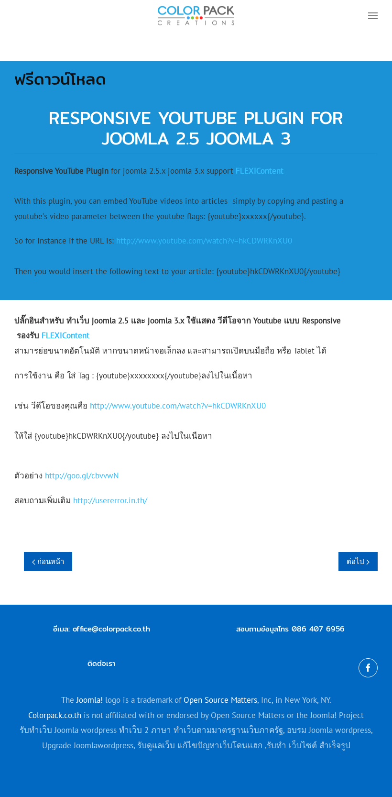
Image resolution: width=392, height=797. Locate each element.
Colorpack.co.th (54, 715)
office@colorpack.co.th (111, 628)
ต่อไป (356, 561)
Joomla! (89, 700)
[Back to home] (196, 15)
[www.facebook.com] (368, 667)
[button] (373, 15)
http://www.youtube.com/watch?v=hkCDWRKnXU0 (204, 240)
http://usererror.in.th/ (110, 500)
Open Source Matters (220, 700)
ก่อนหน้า (49, 561)
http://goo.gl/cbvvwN (82, 475)
